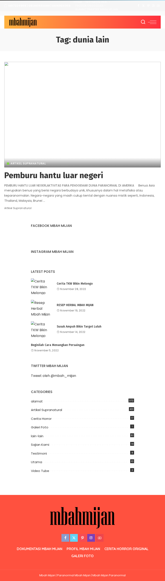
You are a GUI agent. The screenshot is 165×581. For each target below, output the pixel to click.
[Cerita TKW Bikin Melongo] (41, 286)
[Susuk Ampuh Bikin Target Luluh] (41, 329)
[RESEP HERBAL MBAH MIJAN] (41, 308)
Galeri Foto (39, 427)
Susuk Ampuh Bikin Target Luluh (79, 326)
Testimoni (39, 453)
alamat (37, 401)
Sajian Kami (40, 444)
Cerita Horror (41, 418)
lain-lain (37, 436)
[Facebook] (138, 5)
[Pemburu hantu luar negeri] (82, 114)
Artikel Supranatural (28, 163)
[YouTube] (158, 5)
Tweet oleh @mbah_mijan (53, 375)
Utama (36, 462)
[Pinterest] (148, 5)
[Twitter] (143, 5)
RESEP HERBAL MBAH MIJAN (75, 305)
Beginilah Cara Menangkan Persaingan (57, 345)
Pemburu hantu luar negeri (53, 175)
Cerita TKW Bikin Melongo (75, 283)
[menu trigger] (152, 22)
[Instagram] (153, 5)
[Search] (143, 22)
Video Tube (40, 471)
